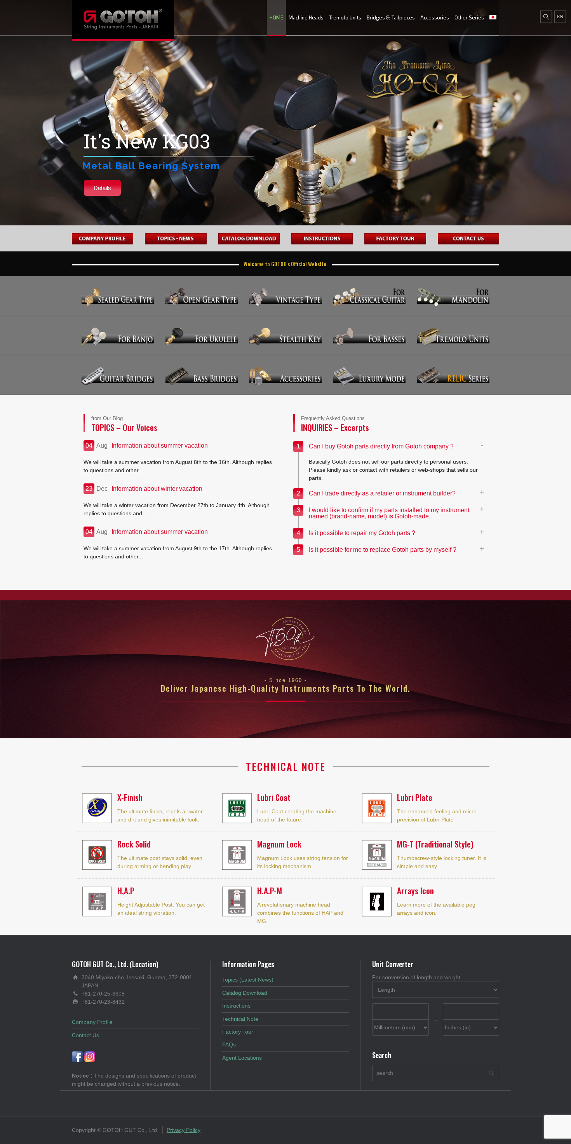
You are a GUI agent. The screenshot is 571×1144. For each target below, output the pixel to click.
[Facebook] (77, 1056)
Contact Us (85, 1035)
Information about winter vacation (156, 488)
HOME (276, 17)
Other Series (469, 17)
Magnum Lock (279, 844)
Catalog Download (244, 993)
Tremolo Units (345, 17)
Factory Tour (237, 1032)
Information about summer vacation (159, 445)
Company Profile (92, 1022)
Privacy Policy (183, 1130)
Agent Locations (242, 1058)
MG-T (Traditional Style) (435, 844)
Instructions (236, 1006)
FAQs (229, 1044)
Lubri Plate (414, 797)
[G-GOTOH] (123, 19)
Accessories (434, 17)
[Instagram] (89, 1056)
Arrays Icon (415, 890)
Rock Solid (134, 844)
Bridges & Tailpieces (391, 17)
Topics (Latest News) (247, 980)
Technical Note (240, 1019)
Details (102, 188)
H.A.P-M (269, 890)
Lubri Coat (274, 797)
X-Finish (130, 797)
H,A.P (125, 890)
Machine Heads (306, 17)
